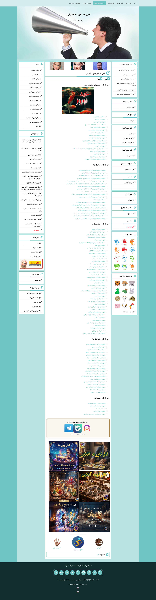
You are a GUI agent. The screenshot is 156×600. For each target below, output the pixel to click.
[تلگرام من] (94, 572)
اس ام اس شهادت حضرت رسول (96, 384)
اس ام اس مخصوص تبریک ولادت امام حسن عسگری (91, 202)
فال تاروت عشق (36, 113)
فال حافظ (128, 2)
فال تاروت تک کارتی (35, 83)
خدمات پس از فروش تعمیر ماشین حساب (32, 149)
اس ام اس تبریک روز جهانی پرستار (95, 277)
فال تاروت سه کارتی (35, 87)
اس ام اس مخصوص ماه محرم (97, 135)
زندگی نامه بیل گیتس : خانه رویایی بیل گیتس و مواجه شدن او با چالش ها (31, 188)
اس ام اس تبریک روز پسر (98, 229)
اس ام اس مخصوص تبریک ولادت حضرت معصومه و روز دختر (88, 194)
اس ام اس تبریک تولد (99, 199)
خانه (135, 2)
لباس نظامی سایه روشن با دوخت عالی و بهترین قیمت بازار (32, 177)
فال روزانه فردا (36, 306)
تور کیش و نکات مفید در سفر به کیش (32, 209)
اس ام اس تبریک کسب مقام (97, 405)
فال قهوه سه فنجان (128, 138)
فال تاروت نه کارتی (35, 104)
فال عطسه (38, 280)
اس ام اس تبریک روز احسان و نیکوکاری (94, 314)
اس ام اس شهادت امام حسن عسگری (95, 370)
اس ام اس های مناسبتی (95, 73)
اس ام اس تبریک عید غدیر (98, 132)
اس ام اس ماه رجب (100, 145)
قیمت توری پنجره (36, 167)
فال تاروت (120, 2)
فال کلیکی (131, 200)
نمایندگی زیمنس (36, 214)
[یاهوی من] (100, 572)
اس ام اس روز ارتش (99, 282)
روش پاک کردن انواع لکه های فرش (31, 199)
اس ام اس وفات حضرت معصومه (96, 349)
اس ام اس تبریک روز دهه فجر (97, 250)
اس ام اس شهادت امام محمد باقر (96, 368)
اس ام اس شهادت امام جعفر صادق (95, 344)
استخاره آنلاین (87, 2)
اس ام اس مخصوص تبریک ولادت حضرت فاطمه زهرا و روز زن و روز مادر (85, 180)
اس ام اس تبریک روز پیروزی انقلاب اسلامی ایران (92, 242)
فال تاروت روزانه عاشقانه (33, 117)
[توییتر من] (72, 572)
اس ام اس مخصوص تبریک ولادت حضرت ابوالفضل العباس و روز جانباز (86, 183)
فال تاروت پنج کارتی (35, 96)
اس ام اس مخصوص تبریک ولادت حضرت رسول (92, 196)
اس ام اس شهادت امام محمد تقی (96, 362)
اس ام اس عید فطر (100, 119)
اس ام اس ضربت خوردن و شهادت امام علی (93, 376)
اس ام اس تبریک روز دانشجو (97, 279)
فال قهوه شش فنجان (128, 142)
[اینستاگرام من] (83, 572)
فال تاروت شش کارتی (34, 100)
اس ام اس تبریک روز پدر (98, 255)
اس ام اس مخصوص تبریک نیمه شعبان (94, 159)
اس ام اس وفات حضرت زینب (97, 365)
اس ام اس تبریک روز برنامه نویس (96, 269)
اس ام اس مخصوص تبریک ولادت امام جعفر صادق (91, 186)
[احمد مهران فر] (100, 66)
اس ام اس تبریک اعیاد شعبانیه (96, 129)
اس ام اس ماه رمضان (99, 121)
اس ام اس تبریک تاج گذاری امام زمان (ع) (94, 140)
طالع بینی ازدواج (129, 169)
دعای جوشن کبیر (129, 182)
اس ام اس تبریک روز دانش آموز (96, 237)
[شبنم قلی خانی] (57, 66)
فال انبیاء (131, 120)
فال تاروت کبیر (36, 74)
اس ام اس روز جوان (100, 303)
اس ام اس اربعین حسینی (98, 346)
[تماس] (78, 572)
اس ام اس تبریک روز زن (98, 319)
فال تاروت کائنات (36, 78)
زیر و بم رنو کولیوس (35, 158)
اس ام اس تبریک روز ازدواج (97, 156)
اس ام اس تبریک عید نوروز (97, 127)
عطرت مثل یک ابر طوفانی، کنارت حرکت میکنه (32, 194)
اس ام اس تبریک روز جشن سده (96, 301)
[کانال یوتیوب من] (61, 572)
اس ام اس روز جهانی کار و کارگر (96, 306)
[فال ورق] (64, 517)
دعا (133, 186)
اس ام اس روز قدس (99, 295)
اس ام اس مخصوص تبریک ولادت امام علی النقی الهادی (90, 207)
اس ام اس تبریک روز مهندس (97, 271)
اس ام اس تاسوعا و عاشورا (98, 392)
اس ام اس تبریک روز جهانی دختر (96, 247)
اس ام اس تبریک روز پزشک (97, 327)
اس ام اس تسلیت (100, 408)
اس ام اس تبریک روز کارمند (97, 298)
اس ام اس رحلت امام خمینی (97, 379)
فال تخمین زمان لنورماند (34, 293)
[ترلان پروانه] (78, 66)
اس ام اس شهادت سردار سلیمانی (95, 354)
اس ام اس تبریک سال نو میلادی (96, 143)
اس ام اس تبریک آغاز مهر (98, 261)
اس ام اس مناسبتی (99, 2)
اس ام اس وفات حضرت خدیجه (96, 360)
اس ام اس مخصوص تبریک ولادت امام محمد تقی (92, 170)
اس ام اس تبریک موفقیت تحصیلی (96, 403)
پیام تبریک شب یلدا (35, 256)
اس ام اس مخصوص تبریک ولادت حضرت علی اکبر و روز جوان (88, 204)
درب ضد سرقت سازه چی (34, 163)
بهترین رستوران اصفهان (34, 204)
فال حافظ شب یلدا (36, 251)
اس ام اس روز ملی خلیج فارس (97, 274)
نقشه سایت (72, 584)
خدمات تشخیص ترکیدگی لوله (32, 219)
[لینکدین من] (56, 572)
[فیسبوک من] (89, 572)
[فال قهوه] (94, 486)
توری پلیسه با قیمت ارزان (34, 182)
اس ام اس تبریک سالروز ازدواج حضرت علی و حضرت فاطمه (89, 148)
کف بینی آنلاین (130, 155)
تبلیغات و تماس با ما (74, 2)
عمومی (98, 554)
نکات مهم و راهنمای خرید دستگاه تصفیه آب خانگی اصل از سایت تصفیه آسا (32, 141)
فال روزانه (111, 2)
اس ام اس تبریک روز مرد (98, 258)
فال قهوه (131, 133)
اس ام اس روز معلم (100, 245)
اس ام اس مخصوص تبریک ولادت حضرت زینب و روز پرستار (88, 212)
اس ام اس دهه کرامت (99, 116)
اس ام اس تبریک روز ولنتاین (97, 231)
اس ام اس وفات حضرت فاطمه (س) (95, 386)
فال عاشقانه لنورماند (35, 297)
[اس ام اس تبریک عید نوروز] (78, 101)
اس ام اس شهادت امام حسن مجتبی (95, 357)
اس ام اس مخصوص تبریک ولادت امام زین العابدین (91, 178)
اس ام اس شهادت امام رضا (97, 389)
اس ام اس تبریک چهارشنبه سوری (95, 322)
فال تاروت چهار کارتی (35, 91)
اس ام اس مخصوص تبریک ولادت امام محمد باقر (92, 175)
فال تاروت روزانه (36, 70)
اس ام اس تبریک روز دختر (98, 309)
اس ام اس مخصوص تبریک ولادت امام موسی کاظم (91, 210)
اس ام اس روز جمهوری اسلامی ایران (95, 234)
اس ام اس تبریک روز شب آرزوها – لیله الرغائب (92, 290)
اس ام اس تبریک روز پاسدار (97, 266)
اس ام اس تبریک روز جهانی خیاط (96, 285)
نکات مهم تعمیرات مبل (34, 154)
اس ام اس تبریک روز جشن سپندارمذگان (94, 333)
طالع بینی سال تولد (128, 311)
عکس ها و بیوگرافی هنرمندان (32, 310)
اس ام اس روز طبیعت (99, 325)
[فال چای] (94, 517)
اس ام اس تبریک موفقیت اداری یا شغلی (94, 413)
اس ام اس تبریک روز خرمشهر (97, 253)
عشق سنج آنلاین (129, 213)
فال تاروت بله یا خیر (35, 122)
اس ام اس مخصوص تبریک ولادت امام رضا (93, 191)
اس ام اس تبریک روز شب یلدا (97, 263)
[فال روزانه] (64, 456)
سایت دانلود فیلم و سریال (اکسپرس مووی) (34, 224)
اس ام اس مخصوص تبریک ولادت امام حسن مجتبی (91, 188)
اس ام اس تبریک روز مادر (98, 293)
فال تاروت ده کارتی (35, 109)
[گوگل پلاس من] (67, 572)
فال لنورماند (37, 302)
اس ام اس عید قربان (99, 153)
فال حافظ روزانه (36, 247)
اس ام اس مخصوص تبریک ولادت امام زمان (93, 172)
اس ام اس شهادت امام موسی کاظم (95, 352)
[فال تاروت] (94, 456)
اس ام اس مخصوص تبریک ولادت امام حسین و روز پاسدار (89, 215)
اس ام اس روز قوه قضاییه (98, 287)
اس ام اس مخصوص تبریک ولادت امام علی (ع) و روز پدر (90, 218)
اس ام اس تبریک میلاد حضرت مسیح (95, 124)
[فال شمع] (64, 486)
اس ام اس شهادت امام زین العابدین (95, 373)
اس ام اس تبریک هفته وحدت (97, 137)
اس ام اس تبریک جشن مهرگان (97, 311)
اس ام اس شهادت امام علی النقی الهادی (94, 381)
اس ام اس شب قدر (100, 317)
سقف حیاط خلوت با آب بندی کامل (31, 171)
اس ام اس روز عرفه (99, 239)
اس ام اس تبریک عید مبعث (97, 151)
